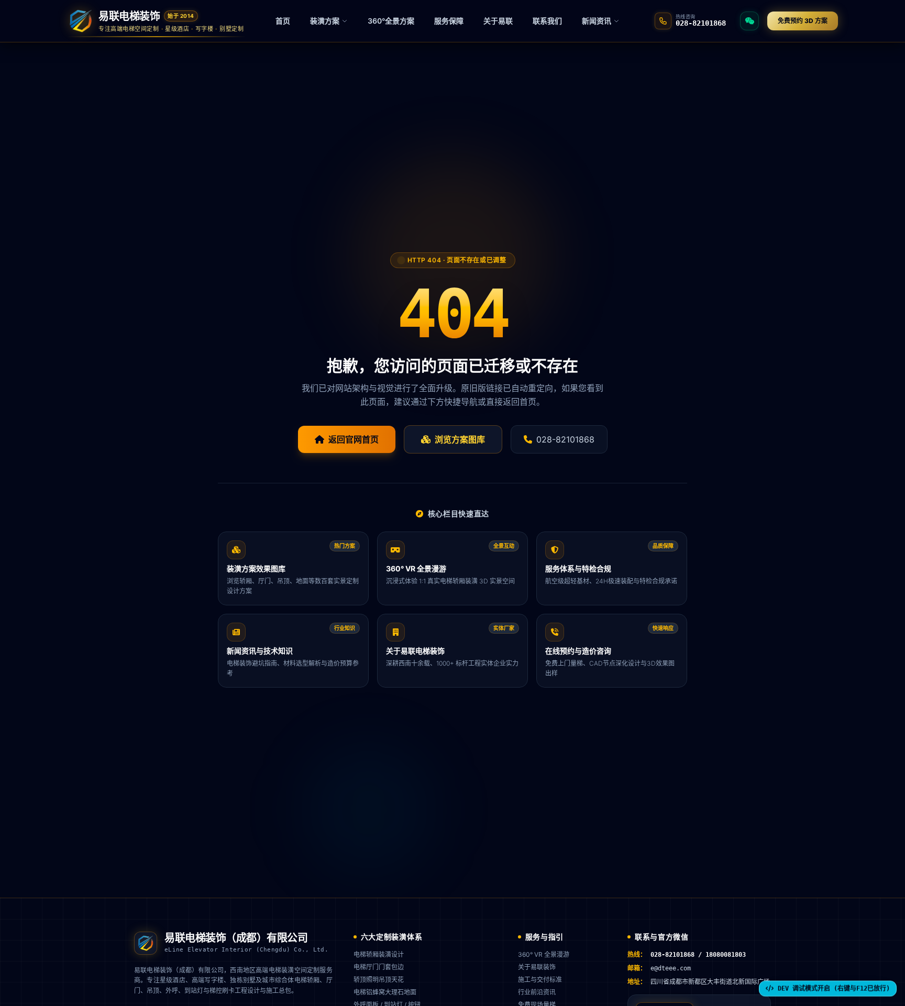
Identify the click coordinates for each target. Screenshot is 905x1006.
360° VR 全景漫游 (543, 954)
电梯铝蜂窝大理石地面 (385, 992)
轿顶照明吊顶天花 (379, 979)
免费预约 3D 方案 (802, 21)
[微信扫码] (749, 21)
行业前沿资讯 (537, 992)
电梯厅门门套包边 (379, 967)
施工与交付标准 (540, 979)
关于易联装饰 (537, 967)
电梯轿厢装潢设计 (379, 954)
